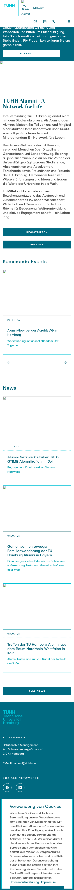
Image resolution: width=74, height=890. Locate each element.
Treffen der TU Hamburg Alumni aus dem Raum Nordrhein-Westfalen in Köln (36, 648)
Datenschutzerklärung (24, 882)
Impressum (48, 882)
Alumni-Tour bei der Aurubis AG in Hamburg (32, 332)
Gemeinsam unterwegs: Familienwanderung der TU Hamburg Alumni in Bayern (29, 550)
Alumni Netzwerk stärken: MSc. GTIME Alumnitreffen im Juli (33, 459)
